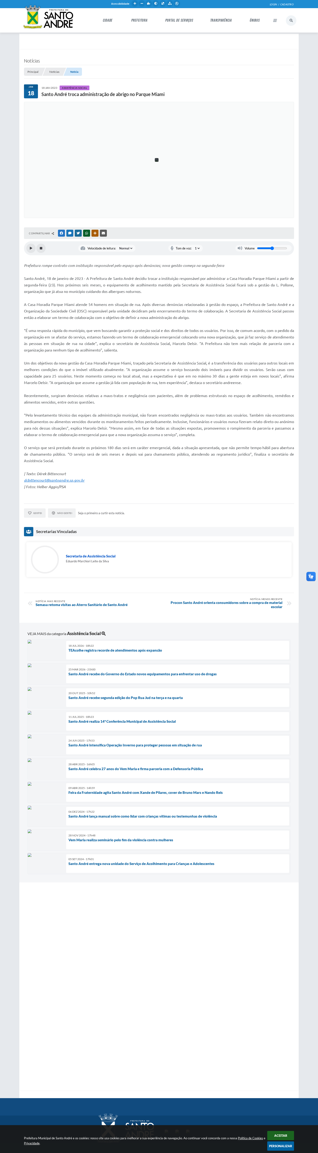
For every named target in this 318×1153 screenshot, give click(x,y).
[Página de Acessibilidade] (177, 3)
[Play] (31, 248)
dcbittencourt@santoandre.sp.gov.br (54, 480)
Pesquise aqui (291, 20)
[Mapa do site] (170, 3)
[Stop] (41, 248)
